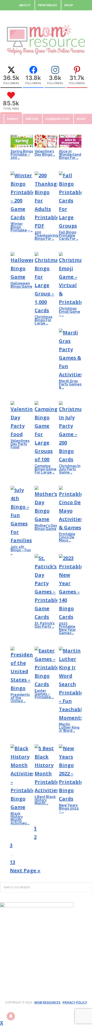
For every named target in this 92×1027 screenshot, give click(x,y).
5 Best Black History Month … (45, 800)
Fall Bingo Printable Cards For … (68, 235)
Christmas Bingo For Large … (43, 320)
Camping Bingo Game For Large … (45, 469)
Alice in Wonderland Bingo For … (70, 154)
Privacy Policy (75, 1002)
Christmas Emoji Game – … (69, 311)
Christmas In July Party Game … (69, 469)
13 (12, 862)
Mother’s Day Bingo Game (46, 527)
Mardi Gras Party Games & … (70, 384)
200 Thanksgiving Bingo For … (46, 235)
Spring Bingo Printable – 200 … (22, 154)
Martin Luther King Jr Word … (69, 727)
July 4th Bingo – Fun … (21, 550)
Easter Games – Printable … (44, 694)
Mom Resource (46, 40)
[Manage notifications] (11, 1016)
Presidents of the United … (20, 698)
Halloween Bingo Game (21, 284)
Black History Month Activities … (20, 818)
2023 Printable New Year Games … (67, 628)
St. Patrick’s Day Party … (44, 624)
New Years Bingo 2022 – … (69, 808)
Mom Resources (47, 1002)
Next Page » (25, 870)
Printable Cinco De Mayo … (67, 537)
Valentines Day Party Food (20, 444)
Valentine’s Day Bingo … (45, 152)
